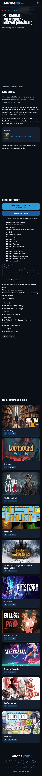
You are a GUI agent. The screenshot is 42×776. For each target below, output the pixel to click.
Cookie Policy (17, 771)
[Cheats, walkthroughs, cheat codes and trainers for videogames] (13, 3)
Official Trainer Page (21, 213)
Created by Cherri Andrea (13, 767)
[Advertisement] (21, 55)
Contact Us (25, 771)
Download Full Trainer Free (21, 206)
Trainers (5, 87)
